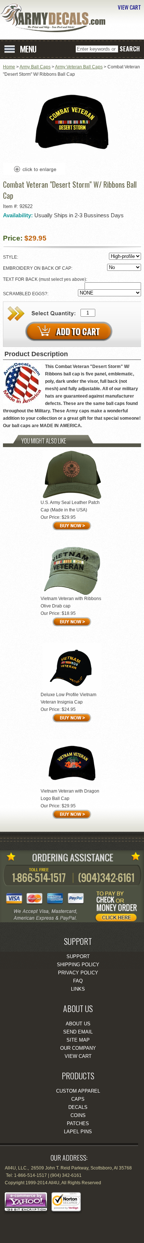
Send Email (78, 1032)
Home (9, 66)
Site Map (78, 1040)
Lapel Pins (78, 1131)
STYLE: (11, 257)
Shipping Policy (78, 964)
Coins (78, 1115)
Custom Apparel (78, 1091)
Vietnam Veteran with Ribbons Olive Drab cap (71, 602)
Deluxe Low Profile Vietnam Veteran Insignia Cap (68, 698)
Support (78, 956)
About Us (78, 1023)
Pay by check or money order (120, 903)
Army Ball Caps (35, 66)
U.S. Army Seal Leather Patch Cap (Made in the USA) (70, 506)
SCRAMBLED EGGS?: (26, 293)
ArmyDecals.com (55, 18)
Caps (78, 1099)
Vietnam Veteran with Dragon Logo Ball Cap (70, 795)
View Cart (78, 1056)
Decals (78, 1107)
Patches (78, 1123)
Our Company (78, 1048)
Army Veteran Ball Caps (79, 66)
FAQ (78, 981)
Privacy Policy (78, 972)
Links (78, 989)
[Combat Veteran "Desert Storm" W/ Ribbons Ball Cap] (72, 157)
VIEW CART (129, 7)
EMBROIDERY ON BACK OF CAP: (38, 268)
